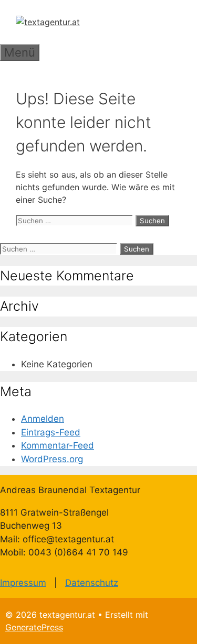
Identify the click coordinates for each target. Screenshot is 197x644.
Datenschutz (91, 582)
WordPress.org (52, 459)
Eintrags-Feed (50, 432)
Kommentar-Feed (57, 445)
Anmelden (42, 418)
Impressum (23, 582)
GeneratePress (34, 627)
